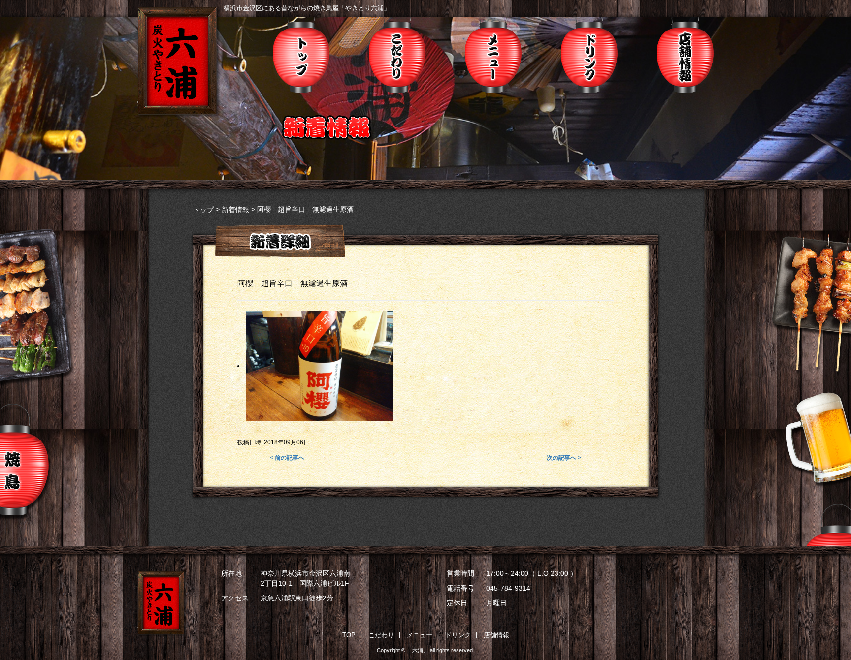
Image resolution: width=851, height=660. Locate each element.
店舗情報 (685, 55)
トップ (301, 55)
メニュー (493, 55)
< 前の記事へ (287, 457)
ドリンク (589, 55)
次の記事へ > (564, 457)
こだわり (397, 55)
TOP (349, 635)
